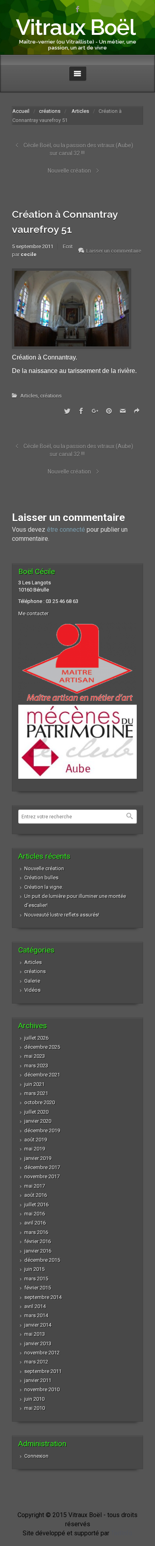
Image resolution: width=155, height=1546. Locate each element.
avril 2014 (35, 1306)
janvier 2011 (37, 1380)
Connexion (36, 1456)
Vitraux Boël (75, 27)
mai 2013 (34, 1334)
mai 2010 (34, 1408)
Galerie (32, 981)
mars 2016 (36, 1232)
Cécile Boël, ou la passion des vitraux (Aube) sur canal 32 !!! (78, 149)
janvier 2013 (37, 1343)
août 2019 (35, 1140)
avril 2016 (35, 1223)
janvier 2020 (37, 1121)
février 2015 (37, 1288)
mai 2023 (34, 1056)
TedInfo (121, 1533)
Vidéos (32, 990)
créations (49, 111)
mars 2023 (36, 1066)
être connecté (66, 529)
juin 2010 (34, 1399)
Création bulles (41, 877)
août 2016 (35, 1195)
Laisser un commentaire (113, 251)
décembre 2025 (42, 1047)
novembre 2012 (42, 1353)
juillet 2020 (36, 1112)
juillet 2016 (36, 1205)
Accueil (20, 111)
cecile (29, 254)
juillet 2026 (36, 1038)
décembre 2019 (42, 1130)
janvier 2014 (37, 1325)
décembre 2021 (42, 1075)
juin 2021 (34, 1084)
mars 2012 (36, 1362)
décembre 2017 (42, 1167)
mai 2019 (34, 1149)
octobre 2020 (39, 1102)
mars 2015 (36, 1279)
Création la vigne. (43, 887)
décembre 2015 (42, 1260)
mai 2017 (34, 1186)
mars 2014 (36, 1315)
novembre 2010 (42, 1389)
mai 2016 (34, 1214)
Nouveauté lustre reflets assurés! (61, 915)
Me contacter (33, 613)
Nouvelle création (69, 170)
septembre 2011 (43, 1371)
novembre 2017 (42, 1176)
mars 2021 (36, 1093)
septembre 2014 (43, 1297)
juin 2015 (34, 1269)
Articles (80, 111)
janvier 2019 (37, 1158)
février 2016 (37, 1241)
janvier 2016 (37, 1251)
